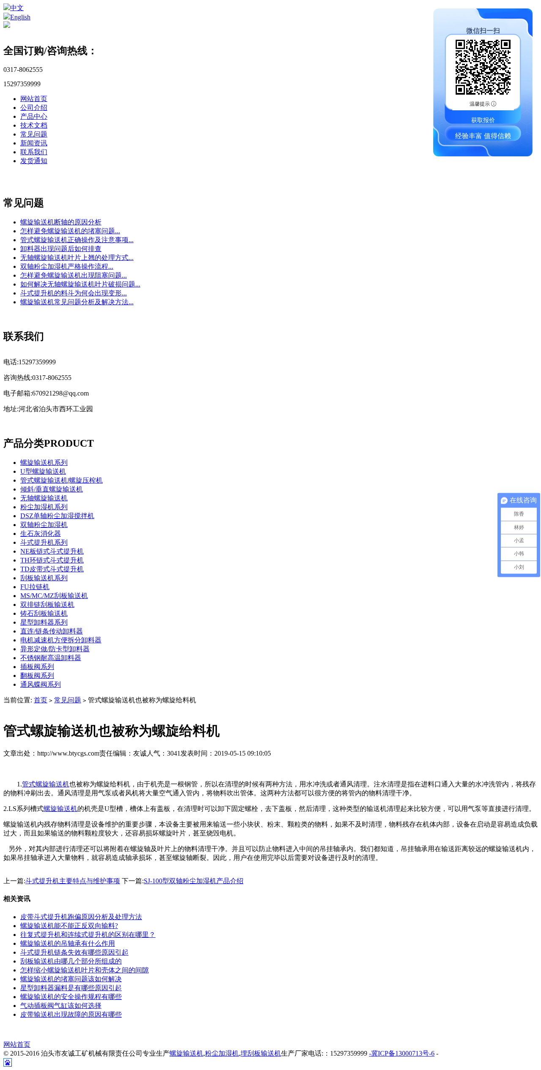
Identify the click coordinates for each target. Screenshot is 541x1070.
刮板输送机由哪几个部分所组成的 (71, 961)
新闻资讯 (33, 143)
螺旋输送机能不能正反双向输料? (69, 925)
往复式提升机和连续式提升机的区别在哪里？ (88, 934)
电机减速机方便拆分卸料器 (60, 640)
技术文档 (33, 125)
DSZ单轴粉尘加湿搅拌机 (57, 515)
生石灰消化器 (40, 533)
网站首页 (33, 98)
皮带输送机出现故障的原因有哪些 (71, 1014)
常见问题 (33, 134)
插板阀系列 (37, 666)
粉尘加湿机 (222, 1053)
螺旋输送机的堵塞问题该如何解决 (71, 979)
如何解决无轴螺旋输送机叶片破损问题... (80, 284)
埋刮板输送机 (260, 1053)
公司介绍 (33, 107)
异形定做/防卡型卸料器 (55, 648)
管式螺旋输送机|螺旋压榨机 (61, 480)
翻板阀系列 (37, 675)
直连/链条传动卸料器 (51, 631)
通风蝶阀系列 (40, 684)
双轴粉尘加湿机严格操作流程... (66, 266)
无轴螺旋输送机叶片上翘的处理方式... (77, 257)
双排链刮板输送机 (47, 604)
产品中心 (33, 116)
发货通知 (33, 160)
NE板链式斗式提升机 (52, 551)
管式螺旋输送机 (45, 784)
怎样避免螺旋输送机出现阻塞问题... (73, 275)
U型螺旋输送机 (43, 471)
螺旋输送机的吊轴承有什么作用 (67, 943)
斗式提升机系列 (44, 542)
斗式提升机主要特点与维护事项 (72, 880)
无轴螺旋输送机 (44, 498)
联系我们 (33, 152)
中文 (17, 7)
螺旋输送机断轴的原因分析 (60, 222)
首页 (40, 700)
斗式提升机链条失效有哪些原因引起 (74, 952)
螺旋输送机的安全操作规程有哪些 (71, 996)
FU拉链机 (34, 586)
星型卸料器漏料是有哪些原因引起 (71, 987)
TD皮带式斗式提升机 (52, 569)
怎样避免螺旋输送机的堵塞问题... (70, 231)
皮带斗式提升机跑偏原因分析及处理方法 (81, 916)
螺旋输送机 (60, 808)
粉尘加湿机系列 (44, 506)
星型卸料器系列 (44, 622)
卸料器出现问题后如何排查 (60, 248)
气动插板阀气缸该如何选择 (60, 1005)
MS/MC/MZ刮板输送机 (54, 595)
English (20, 17)
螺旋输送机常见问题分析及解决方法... (77, 302)
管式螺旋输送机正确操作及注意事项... (77, 239)
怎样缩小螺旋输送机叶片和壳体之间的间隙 (84, 970)
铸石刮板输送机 (44, 613)
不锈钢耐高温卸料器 (50, 657)
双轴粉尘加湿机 (44, 524)
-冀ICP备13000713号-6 (401, 1053)
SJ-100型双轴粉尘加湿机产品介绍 (193, 880)
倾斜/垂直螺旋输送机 (51, 489)
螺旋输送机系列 (44, 462)
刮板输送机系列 (44, 577)
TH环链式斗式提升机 (52, 560)
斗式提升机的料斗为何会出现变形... (73, 293)
